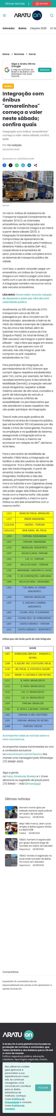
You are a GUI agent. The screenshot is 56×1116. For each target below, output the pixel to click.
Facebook (19, 776)
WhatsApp (32, 784)
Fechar (43, 1087)
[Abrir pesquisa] (52, 15)
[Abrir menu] (4, 15)
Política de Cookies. (15, 1107)
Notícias (19, 54)
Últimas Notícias (15, 3)
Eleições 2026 (38, 28)
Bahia (22, 28)
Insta (9, 776)
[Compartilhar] (35, 165)
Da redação (14, 145)
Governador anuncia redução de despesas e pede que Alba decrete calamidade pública (27, 298)
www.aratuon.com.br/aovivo (23, 754)
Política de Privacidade (15, 1100)
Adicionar (45, 70)
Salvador (8, 28)
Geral (32, 54)
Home (5, 54)
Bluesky (31, 776)
